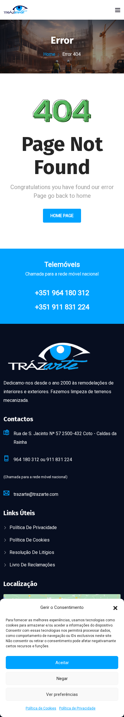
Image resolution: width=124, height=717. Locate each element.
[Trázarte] (15, 9)
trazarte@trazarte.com (36, 494)
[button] (115, 607)
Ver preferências (62, 694)
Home (49, 54)
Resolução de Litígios (32, 552)
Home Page (62, 215)
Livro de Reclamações (32, 565)
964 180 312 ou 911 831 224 (43, 459)
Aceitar (62, 662)
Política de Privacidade (77, 708)
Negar (62, 678)
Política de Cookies (41, 708)
